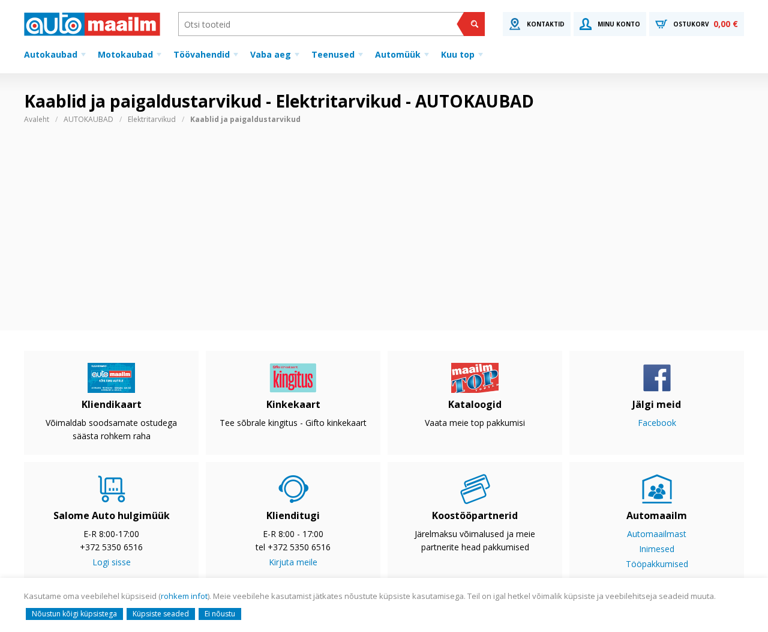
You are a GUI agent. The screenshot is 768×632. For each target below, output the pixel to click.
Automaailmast (656, 533)
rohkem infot (184, 596)
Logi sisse (111, 562)
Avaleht (36, 119)
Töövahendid (201, 54)
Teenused (333, 54)
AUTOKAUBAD (88, 119)
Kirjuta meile (293, 562)
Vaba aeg (270, 54)
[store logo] (92, 24)
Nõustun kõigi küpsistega (74, 614)
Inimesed (656, 549)
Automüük (398, 54)
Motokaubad (125, 54)
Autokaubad (50, 54)
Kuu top (458, 54)
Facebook (657, 422)
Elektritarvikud (152, 119)
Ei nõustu (220, 614)
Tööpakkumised (657, 564)
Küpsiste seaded (161, 614)
